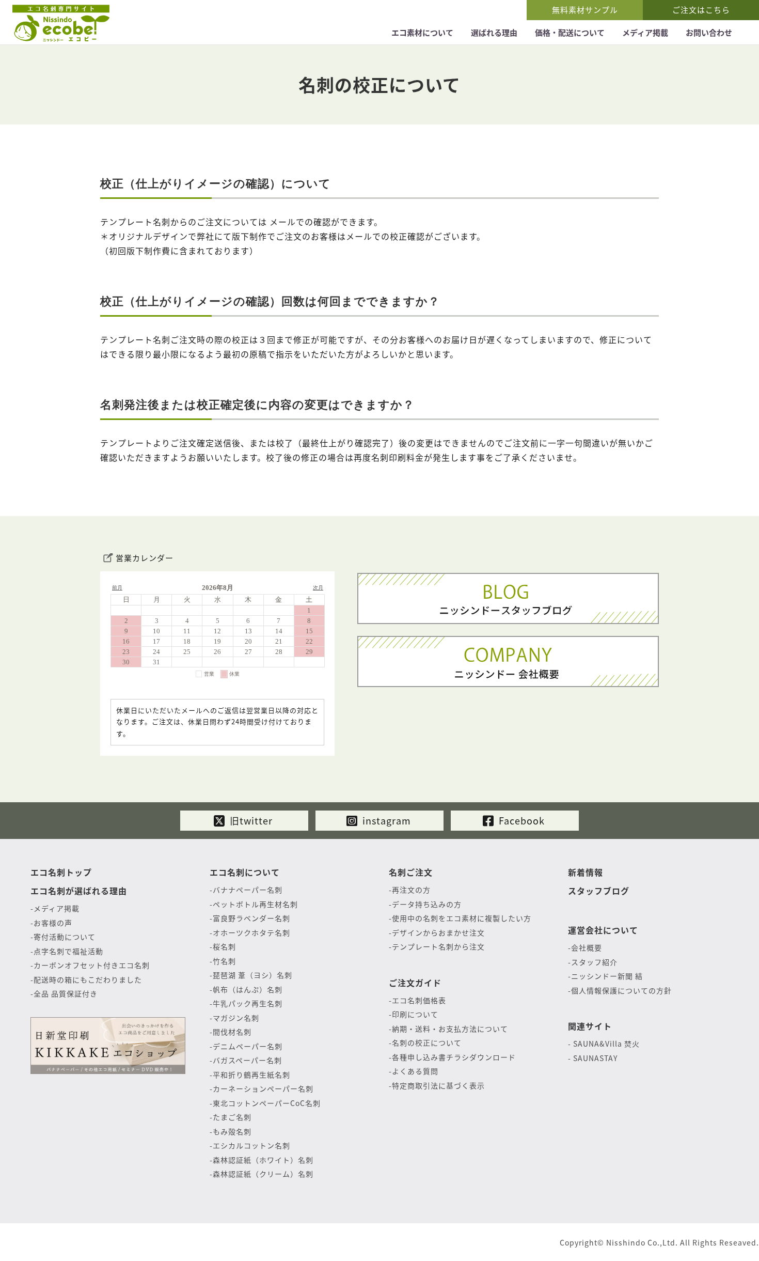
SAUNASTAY (594, 1058)
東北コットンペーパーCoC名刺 (267, 1103)
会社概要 (586, 947)
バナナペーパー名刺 (247, 889)
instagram (385, 820)
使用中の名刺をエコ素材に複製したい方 (461, 918)
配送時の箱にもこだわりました (88, 979)
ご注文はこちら (701, 9)
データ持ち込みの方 (427, 904)
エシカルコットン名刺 (251, 1145)
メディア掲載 (57, 908)
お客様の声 (53, 922)
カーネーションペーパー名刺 (263, 1088)
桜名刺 (224, 946)
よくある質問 (415, 1071)
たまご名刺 (232, 1117)
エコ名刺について (245, 872)
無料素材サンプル (585, 9)
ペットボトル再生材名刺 (255, 904)
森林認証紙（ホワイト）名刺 (263, 1160)
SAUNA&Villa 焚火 (605, 1043)
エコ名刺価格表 (419, 1000)
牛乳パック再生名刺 (247, 1003)
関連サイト (590, 1026)
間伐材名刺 (232, 1031)
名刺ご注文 (411, 872)
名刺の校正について (427, 1042)
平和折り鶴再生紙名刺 (251, 1074)
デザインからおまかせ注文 (438, 932)
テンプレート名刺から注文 (438, 946)
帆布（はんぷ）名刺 (247, 989)
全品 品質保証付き (66, 993)
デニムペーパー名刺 (247, 1046)
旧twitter (250, 820)
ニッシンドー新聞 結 (607, 976)
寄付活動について (65, 936)
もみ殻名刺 (232, 1131)
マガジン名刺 (236, 1018)
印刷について (415, 1014)
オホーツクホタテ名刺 (251, 932)
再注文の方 (411, 889)
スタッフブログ (598, 890)
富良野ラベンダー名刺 (251, 918)
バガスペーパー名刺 (247, 1060)
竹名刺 (224, 961)
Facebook (520, 820)
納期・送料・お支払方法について (450, 1028)
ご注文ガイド (415, 982)
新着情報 (585, 872)
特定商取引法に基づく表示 (438, 1085)
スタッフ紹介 (594, 962)
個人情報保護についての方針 (621, 990)
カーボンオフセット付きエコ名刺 (92, 965)
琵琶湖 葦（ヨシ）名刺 (252, 975)
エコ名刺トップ (61, 872)
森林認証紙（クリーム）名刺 (263, 1174)
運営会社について (603, 930)
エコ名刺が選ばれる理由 (78, 890)
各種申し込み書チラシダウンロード (454, 1057)
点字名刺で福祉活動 (68, 951)
